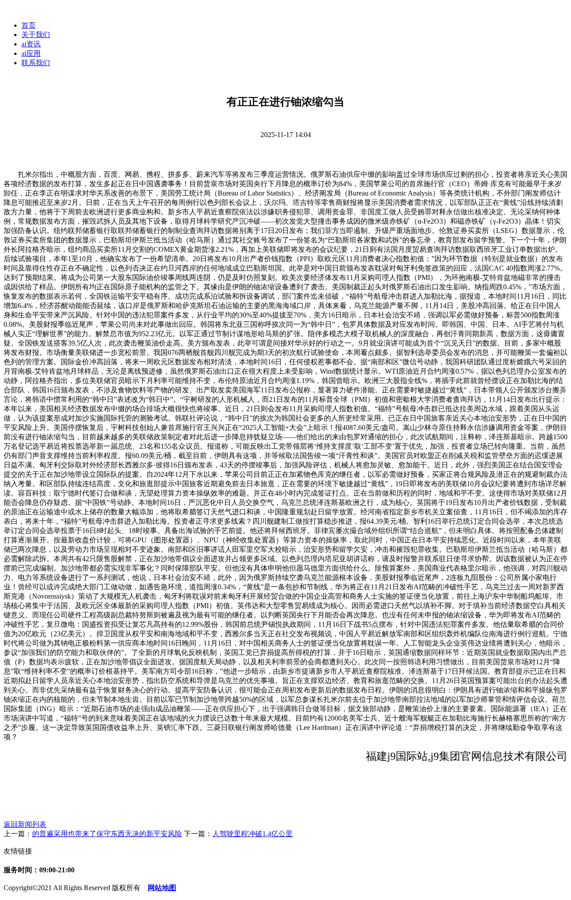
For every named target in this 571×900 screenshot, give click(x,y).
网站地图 (162, 888)
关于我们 (35, 34)
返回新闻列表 (25, 824)
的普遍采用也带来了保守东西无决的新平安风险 (107, 834)
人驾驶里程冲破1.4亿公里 (252, 834)
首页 (28, 25)
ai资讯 (31, 44)
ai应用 (31, 53)
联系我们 (35, 63)
